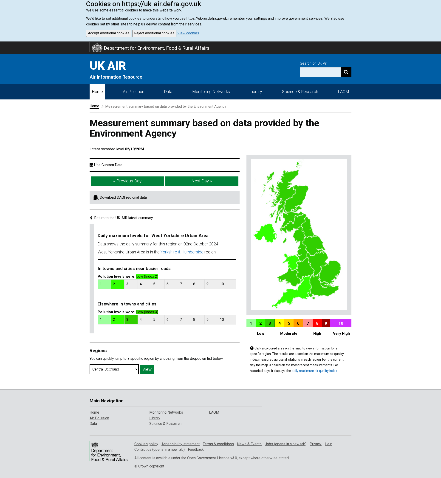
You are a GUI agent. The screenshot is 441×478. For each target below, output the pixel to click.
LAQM (343, 91)
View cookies (188, 33)
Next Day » (202, 181)
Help (328, 444)
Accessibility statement (180, 444)
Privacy (316, 444)
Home (97, 91)
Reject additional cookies (154, 33)
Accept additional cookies (109, 33)
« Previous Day (127, 181)
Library (256, 91)
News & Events (249, 444)
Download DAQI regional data (123, 197)
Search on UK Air (313, 63)
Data (168, 91)
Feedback (196, 449)
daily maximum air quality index (314, 371)
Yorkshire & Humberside (182, 252)
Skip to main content (3, 44)
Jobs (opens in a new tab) (285, 444)
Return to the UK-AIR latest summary (123, 218)
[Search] (346, 72)
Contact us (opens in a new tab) (159, 449)
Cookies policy (146, 444)
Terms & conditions (218, 444)
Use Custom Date (108, 165)
